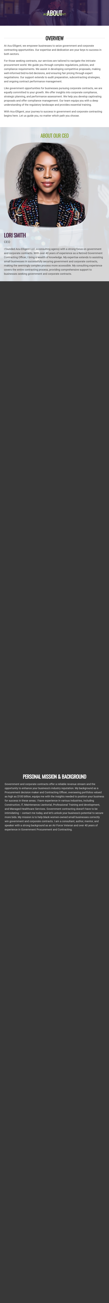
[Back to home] (54, 8)
